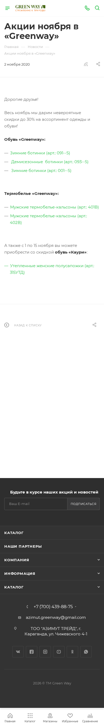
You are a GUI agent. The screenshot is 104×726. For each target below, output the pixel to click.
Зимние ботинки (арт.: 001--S (40, 170)
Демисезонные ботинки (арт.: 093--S (49, 161)
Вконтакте (18, 651)
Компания (16, 560)
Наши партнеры (23, 546)
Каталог (14, 533)
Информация (19, 573)
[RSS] (86, 64)
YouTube (59, 651)
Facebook (31, 651)
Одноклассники (72, 651)
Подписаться (84, 504)
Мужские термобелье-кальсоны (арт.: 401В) (54, 207)
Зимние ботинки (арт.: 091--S (39, 152)
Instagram (45, 651)
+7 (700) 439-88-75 (53, 607)
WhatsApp (86, 651)
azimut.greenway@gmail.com (56, 617)
